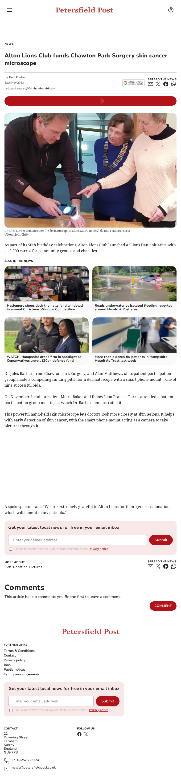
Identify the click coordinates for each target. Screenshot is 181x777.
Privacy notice (98, 549)
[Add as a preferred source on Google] (133, 82)
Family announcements (22, 674)
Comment (163, 606)
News (9, 44)
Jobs (7, 665)
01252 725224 (28, 760)
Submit (161, 540)
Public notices (14, 669)
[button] (9, 10)
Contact (10, 655)
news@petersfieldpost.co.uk (34, 768)
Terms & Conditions (19, 651)
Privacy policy (14, 660)
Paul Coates (17, 77)
